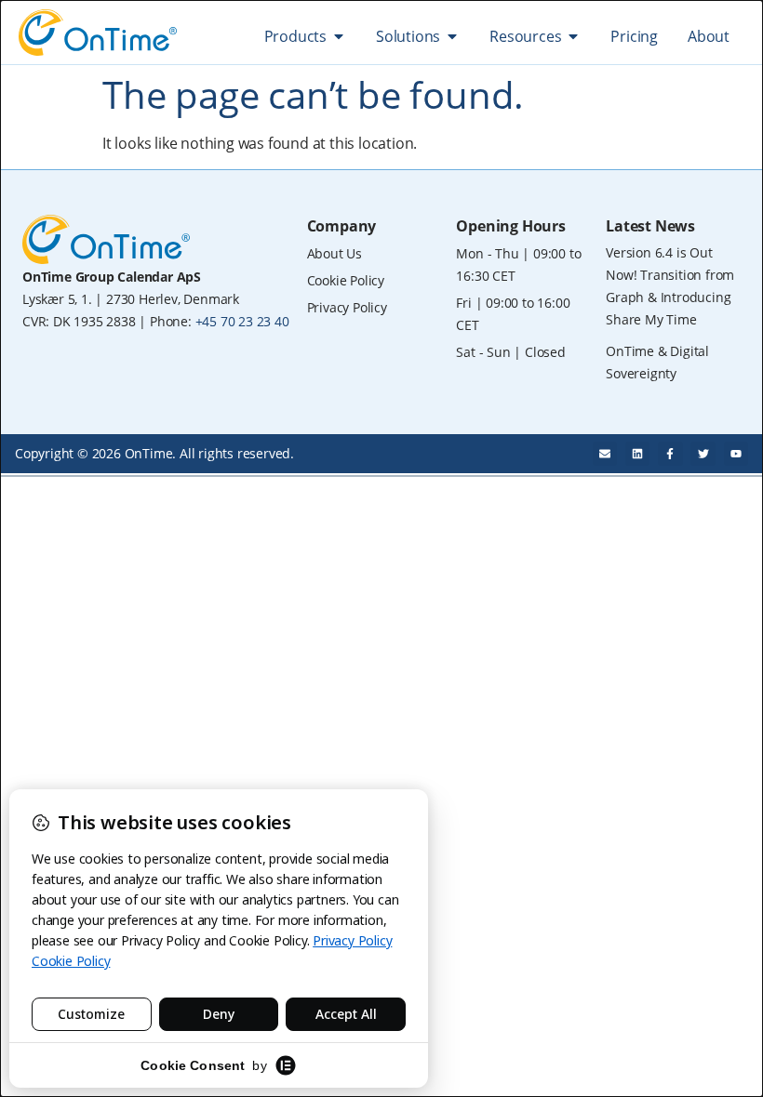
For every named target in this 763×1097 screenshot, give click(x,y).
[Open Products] (338, 36)
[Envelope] (605, 454)
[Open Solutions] (452, 36)
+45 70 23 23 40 (242, 321)
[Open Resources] (573, 36)
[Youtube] (736, 454)
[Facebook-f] (670, 454)
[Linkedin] (637, 454)
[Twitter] (702, 454)
